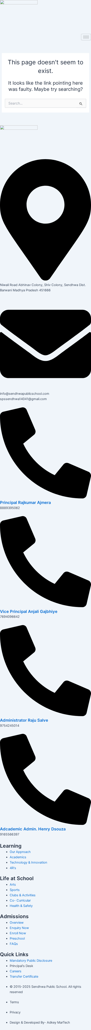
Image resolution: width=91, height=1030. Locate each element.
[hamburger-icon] (86, 37)
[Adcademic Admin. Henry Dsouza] (45, 824)
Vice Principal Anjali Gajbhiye (28, 611)
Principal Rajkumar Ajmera (25, 502)
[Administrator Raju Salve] (45, 715)
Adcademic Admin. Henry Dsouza (33, 828)
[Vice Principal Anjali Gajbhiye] (45, 606)
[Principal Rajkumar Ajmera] (45, 497)
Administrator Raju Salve (24, 720)
